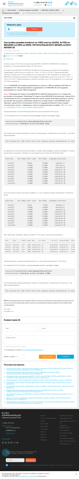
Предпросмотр (47, 356)
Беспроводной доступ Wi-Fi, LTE (68, 422)
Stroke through (13, 334)
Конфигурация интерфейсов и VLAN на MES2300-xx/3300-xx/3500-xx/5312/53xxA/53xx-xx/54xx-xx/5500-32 (38, 53)
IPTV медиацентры (65, 444)
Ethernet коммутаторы (66, 415)
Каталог (42, 415)
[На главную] (15, 3)
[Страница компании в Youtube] (17, 443)
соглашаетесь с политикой (27, 476)
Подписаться (31, 460)
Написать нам (10, 433)
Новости (43, 432)
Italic (8, 334)
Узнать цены (6, 439)
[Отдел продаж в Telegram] (49, 2)
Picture (25, 334)
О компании (44, 429)
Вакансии (43, 434)
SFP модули (63, 435)
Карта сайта (44, 426)
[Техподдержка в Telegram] (9, 443)
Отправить (65, 357)
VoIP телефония (64, 430)
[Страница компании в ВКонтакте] (14, 443)
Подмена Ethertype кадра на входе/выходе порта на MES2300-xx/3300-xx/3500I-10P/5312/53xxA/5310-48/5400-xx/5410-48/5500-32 (34, 391)
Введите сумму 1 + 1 (11, 356)
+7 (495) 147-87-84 (40, 2)
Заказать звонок (7, 426)
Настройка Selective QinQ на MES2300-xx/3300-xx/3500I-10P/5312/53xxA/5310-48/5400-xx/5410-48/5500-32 (40, 387)
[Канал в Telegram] (6, 443)
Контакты (43, 437)
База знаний (8, 18)
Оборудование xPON (66, 418)
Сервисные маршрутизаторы (65, 426)
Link (22, 334)
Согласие (11, 34)
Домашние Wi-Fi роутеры (67, 441)
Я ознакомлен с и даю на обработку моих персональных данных (41, 465)
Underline (10, 334)
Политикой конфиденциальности (26, 32)
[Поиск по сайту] (75, 4)
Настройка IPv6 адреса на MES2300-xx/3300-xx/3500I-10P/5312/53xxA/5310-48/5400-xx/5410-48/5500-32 (39, 395)
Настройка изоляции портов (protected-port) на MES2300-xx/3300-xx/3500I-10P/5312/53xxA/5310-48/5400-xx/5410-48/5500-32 (33, 373)
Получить (34, 29)
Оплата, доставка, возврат (48, 418)
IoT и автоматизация (66, 433)
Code (20, 334)
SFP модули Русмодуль (67, 438)
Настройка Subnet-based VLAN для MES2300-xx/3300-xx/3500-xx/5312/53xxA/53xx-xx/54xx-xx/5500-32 (39, 383)
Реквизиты (43, 440)
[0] (66, 4)
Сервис (42, 421)
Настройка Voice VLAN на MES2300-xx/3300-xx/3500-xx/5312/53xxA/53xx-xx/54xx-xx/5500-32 (39, 380)
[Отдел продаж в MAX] (51, 2)
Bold (5, 334)
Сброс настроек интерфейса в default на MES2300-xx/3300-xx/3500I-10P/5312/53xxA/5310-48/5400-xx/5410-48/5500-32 (38, 398)
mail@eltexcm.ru (11, 430)
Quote (17, 334)
